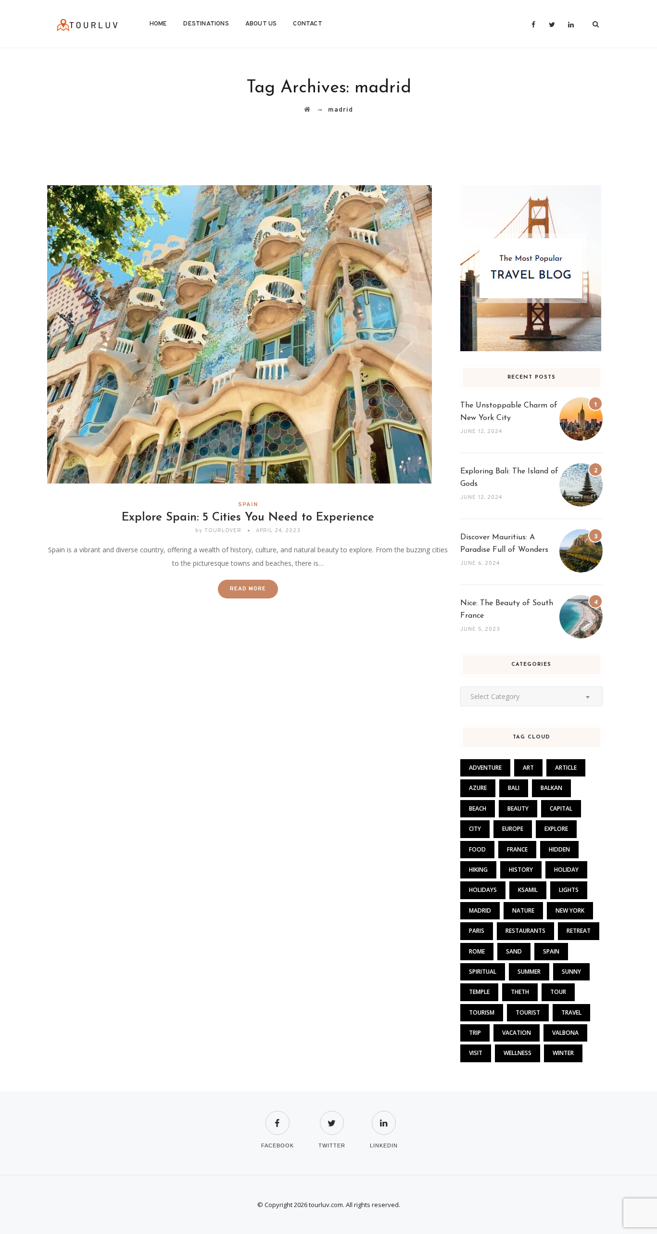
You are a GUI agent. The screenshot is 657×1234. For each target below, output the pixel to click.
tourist (528, 1012)
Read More (248, 588)
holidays (483, 890)
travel (571, 1012)
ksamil (528, 890)
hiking (478, 869)
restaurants (525, 931)
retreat (579, 931)
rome (477, 951)
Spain (248, 505)
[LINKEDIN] (384, 1117)
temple (479, 992)
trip (475, 1033)
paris (476, 931)
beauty (518, 808)
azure (478, 788)
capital (561, 808)
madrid (480, 910)
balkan (551, 788)
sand (514, 951)
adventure (485, 767)
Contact (307, 24)
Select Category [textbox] (494, 696)
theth (520, 992)
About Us (261, 24)
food (477, 849)
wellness (517, 1053)
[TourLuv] (87, 24)
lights (569, 890)
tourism (481, 1012)
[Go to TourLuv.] (307, 110)
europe (512, 829)
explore (556, 829)
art (528, 767)
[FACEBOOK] (277, 1117)
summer (529, 971)
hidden (559, 849)
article (566, 767)
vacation (516, 1033)
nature (523, 910)
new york (570, 910)
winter (563, 1053)
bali (513, 788)
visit (475, 1053)
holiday (566, 869)
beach (477, 808)
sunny (571, 971)
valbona (565, 1033)
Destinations (205, 24)
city (475, 829)
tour (558, 992)
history (521, 869)
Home (158, 24)
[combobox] (531, 696)
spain (551, 951)
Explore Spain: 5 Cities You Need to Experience (248, 517)
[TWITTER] (331, 1117)
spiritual (482, 971)
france (517, 849)
